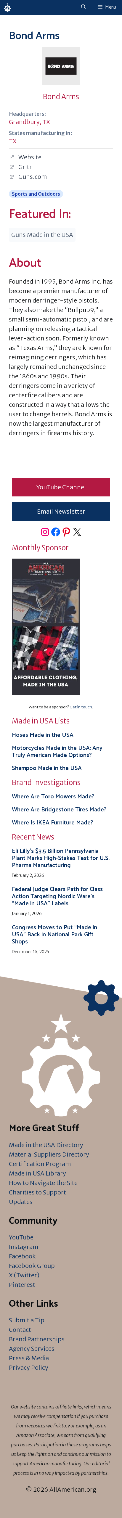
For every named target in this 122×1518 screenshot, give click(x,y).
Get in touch (81, 707)
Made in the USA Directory (46, 1145)
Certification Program (40, 1164)
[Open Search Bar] (83, 7)
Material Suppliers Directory (49, 1154)
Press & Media (29, 1358)
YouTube (21, 1237)
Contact (20, 1329)
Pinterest (22, 1284)
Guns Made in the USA (42, 234)
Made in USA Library (37, 1173)
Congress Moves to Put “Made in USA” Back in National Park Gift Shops (54, 935)
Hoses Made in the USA (42, 735)
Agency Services (31, 1348)
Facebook (22, 1256)
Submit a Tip (26, 1320)
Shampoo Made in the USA (47, 768)
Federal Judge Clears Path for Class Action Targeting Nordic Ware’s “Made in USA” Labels (57, 896)
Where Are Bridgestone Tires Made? (59, 810)
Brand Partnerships (37, 1339)
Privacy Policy (28, 1367)
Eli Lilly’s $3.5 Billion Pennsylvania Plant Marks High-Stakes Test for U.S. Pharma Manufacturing (61, 858)
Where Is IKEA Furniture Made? (52, 823)
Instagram (23, 1246)
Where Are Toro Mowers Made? (53, 797)
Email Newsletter (61, 511)
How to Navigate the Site (43, 1182)
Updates (21, 1201)
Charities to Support (37, 1192)
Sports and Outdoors (36, 194)
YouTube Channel (61, 487)
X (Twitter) (24, 1275)
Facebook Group (32, 1265)
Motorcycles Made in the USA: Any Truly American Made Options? (57, 751)
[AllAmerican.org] (7, 7)
